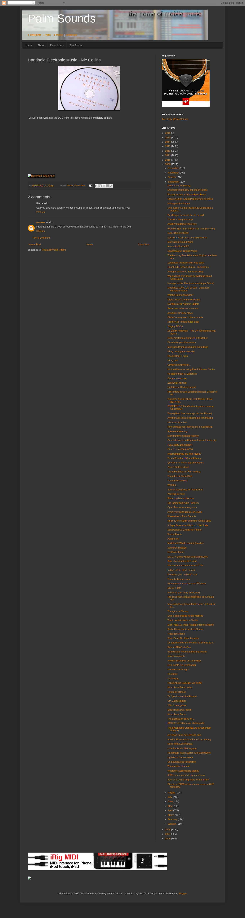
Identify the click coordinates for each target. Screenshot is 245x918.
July (170, 797)
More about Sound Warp (180, 242)
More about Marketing (178, 185)
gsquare (40, 222)
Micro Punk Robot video (179, 687)
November (173, 172)
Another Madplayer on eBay (182, 224)
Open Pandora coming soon (182, 507)
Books (70, 185)
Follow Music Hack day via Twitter (184, 683)
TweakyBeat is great (177, 356)
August (172, 792)
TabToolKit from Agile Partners (183, 503)
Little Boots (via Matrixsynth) (182, 748)
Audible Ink (173, 538)
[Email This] (97, 186)
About (41, 45)
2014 (168, 142)
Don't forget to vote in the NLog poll (185, 215)
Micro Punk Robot (176, 714)
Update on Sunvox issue (180, 757)
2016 (168, 133)
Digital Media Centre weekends (183, 299)
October (172, 177)
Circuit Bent (79, 185)
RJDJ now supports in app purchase (186, 775)
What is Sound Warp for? (180, 295)
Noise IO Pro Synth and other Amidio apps (189, 520)
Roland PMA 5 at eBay (179, 647)
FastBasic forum (175, 552)
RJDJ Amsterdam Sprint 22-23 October (187, 338)
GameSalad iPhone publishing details (187, 651)
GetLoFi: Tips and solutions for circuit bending (191, 228)
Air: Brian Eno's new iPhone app (184, 735)
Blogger (183, 893)
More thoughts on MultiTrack (182, 574)
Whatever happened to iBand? (183, 771)
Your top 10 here (176, 494)
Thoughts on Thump (177, 611)
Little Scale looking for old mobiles (185, 616)
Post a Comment (41, 237)
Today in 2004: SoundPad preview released (190, 199)
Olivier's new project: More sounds (185, 317)
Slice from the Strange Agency (183, 436)
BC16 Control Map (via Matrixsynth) (185, 723)
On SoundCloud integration (181, 762)
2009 (168, 164)
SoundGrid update (177, 547)
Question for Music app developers (185, 462)
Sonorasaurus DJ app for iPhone (184, 529)
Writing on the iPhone (178, 203)
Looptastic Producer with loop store (185, 262)
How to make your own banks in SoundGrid (189, 427)
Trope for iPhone (176, 634)
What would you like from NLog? (184, 453)
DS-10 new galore (176, 705)
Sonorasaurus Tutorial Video (182, 251)
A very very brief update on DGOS (184, 512)
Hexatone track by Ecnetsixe (182, 374)
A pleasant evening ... (178, 431)
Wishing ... (172, 485)
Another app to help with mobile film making (190, 418)
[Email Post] (90, 185)
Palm (47, 35)
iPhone (58, 35)
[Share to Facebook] (107, 186)
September (174, 181)
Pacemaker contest (177, 480)
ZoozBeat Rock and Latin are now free (187, 237)
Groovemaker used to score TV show (186, 583)
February (173, 819)
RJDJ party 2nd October (179, 445)
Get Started (76, 45)
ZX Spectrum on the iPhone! (182, 696)
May (170, 806)
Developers (57, 45)
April (170, 810)
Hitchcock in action (177, 422)
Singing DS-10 (175, 326)
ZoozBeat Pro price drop (180, 219)
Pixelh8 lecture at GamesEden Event (186, 194)
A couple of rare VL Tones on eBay (185, 271)
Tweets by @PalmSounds (175, 119)
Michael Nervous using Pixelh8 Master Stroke (191, 369)
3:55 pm (40, 231)
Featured (34, 35)
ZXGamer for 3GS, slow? (180, 313)
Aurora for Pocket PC (178, 246)
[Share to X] (104, 186)
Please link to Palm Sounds (181, 516)
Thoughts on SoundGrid (179, 476)
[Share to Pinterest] (111, 186)
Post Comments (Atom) (54, 250)
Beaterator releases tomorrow (182, 308)
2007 (168, 834)
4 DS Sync (172, 678)
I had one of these (176, 692)
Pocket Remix (174, 534)
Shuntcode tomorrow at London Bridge (187, 190)
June (171, 801)
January (172, 824)
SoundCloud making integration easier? (188, 779)
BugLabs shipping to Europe (182, 561)
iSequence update (177, 378)
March (171, 815)
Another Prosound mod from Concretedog (189, 739)
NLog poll (172, 360)
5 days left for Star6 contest (181, 570)
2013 (168, 146)
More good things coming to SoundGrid (187, 347)
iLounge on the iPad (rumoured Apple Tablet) (190, 283)
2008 (168, 829)
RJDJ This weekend (177, 233)
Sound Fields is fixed (178, 467)
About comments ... (177, 656)
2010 (168, 160)
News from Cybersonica (179, 744)
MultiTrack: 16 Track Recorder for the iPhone (190, 625)
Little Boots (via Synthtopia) (181, 665)
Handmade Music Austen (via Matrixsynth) (189, 753)
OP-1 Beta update (176, 701)
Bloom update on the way (180, 498)
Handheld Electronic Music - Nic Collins (188, 267)
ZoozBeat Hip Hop (177, 383)
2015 (168, 137)
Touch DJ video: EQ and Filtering (184, 458)
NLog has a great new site (181, 351)
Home (28, 45)
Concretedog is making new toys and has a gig (191, 440)
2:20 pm (40, 212)
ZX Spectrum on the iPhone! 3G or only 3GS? (190, 642)
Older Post (143, 244)
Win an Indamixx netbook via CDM (185, 565)
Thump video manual (178, 766)
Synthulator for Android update (183, 304)
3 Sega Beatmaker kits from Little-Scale (187, 525)
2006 (168, 838)
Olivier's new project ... (179, 365)
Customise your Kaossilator (181, 342)
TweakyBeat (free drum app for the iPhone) (189, 413)
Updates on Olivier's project (181, 387)
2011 (168, 155)
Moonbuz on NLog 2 (178, 669)
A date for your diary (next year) (183, 592)
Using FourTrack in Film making (183, 471)
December (173, 168)
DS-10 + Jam (174, 588)
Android (71, 35)
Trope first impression (178, 579)
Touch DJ (172, 674)
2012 (168, 151)
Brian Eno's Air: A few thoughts (183, 638)
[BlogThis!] (100, 186)
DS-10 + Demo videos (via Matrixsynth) (187, 556)
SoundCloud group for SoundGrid (185, 489)
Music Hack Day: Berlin (179, 709)
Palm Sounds (62, 18)
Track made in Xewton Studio (182, 620)
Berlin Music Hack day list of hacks (185, 629)
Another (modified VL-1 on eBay (184, 660)
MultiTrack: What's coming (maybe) (185, 543)
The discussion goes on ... (180, 718)
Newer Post (35, 244)
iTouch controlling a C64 (180, 449)
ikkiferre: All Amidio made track (183, 321)
